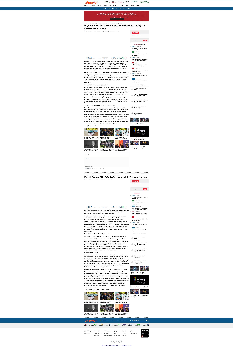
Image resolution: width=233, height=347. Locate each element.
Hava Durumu (108, 325)
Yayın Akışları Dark (98, 331)
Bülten (113, 8)
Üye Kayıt (132, 331)
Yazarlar (132, 5)
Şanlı (98, 289)
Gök (95, 289)
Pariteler (130, 325)
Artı (85, 125)
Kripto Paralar (145, 325)
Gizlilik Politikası (112, 345)
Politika (128, 8)
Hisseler (124, 325)
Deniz (92, 125)
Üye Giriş (131, 330)
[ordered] (99, 168)
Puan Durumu (116, 325)
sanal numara (97, 336)
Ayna (86, 289)
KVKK (120, 345)
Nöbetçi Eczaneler (98, 333)
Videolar (126, 5)
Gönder (88, 168)
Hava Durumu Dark (88, 330)
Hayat (124, 8)
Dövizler (116, 331)
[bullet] (101, 168)
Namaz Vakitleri (92, 325)
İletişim (107, 345)
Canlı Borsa (106, 330)
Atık (89, 125)
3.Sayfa (104, 8)
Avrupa (109, 8)
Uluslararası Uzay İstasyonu (105, 289)
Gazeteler (138, 5)
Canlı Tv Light (87, 333)
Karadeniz (97, 125)
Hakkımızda (104, 345)
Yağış (101, 125)
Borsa (85, 325)
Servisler (93, 5)
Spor (110, 5)
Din (116, 8)
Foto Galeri (120, 5)
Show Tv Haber (86, 23)
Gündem (99, 5)
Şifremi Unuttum (133, 333)
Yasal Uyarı (129, 345)
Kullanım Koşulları (124, 345)
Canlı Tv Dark (96, 330)
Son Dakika (86, 5)
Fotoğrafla (90, 289)
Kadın (114, 5)
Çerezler (116, 345)
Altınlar (115, 330)
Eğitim (120, 8)
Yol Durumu (137, 325)
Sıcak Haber (125, 336)
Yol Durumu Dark (87, 331)
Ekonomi (105, 5)
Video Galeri (125, 331)
